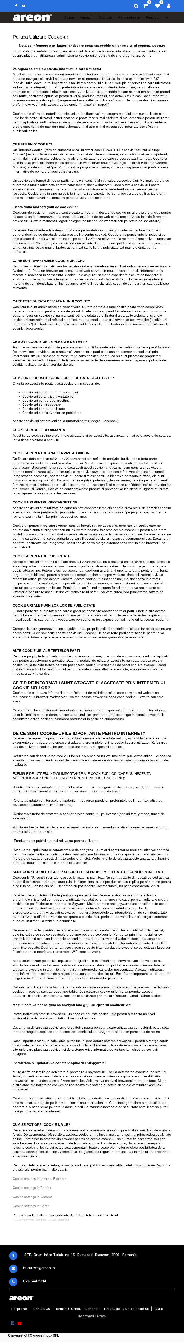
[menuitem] (69, 17)
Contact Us (41, 1309)
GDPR (159, 1309)
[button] (166, 17)
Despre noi (20, 1309)
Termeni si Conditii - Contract (77, 1309)
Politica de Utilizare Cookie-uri (126, 1309)
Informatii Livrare (92, 1316)
